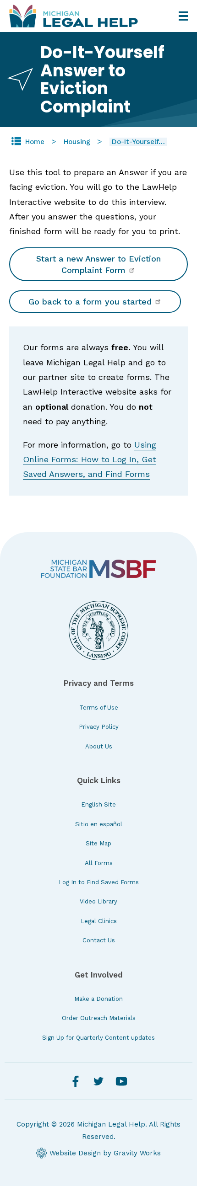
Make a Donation (98, 998)
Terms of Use (98, 707)
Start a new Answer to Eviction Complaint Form (98, 264)
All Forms (99, 863)
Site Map (98, 843)
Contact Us (98, 940)
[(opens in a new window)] (98, 569)
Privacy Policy (99, 726)
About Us (98, 746)
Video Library (98, 901)
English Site (98, 804)
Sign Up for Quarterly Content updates (98, 1037)
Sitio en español (98, 824)
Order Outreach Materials (99, 1018)
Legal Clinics (99, 921)
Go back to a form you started (91, 301)
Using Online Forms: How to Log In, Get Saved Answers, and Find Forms (89, 459)
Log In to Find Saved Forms (99, 882)
